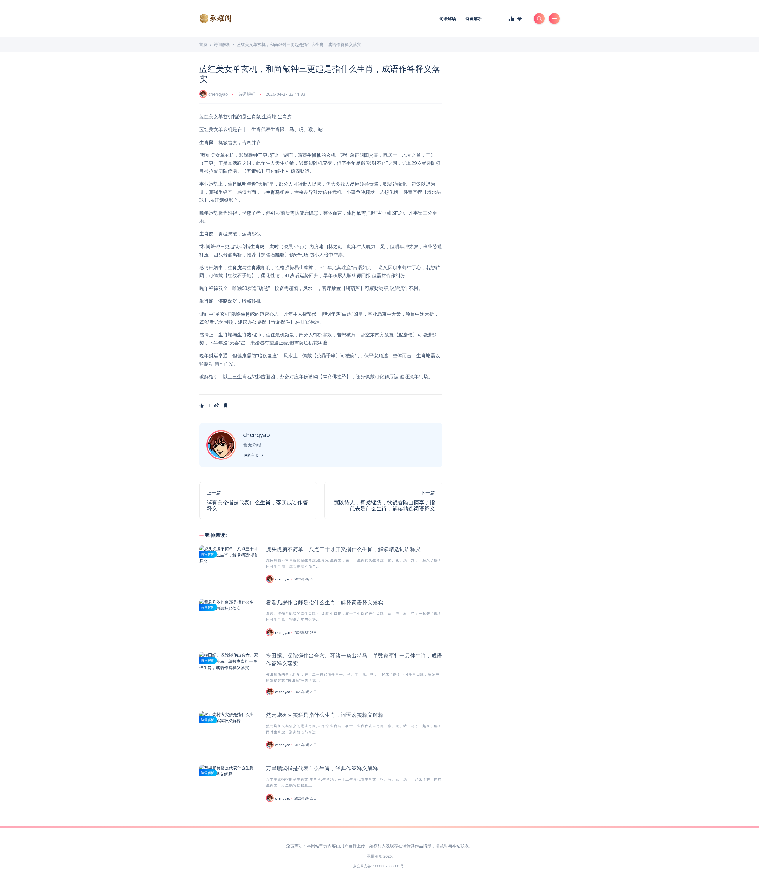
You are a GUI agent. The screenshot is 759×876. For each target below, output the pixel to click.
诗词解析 (473, 18)
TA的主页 (251, 455)
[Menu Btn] (554, 18)
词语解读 (447, 18)
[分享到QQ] (226, 405)
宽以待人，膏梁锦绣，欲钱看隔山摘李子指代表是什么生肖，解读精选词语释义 (384, 505)
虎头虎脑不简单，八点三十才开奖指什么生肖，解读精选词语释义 (343, 549)
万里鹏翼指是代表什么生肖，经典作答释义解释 (322, 768)
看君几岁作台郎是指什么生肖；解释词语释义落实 (324, 602)
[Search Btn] (539, 18)
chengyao (218, 94)
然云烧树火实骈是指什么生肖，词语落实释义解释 (324, 714)
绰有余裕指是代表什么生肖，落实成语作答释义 (257, 505)
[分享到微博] (217, 405)
